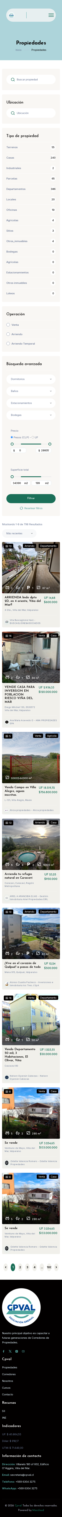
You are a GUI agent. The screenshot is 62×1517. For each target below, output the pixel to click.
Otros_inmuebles (16, 241)
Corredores (9, 1374)
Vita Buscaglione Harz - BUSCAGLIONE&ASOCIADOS (25, 621)
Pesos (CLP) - (22, 437)
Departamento (48, 545)
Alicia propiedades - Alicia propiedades (32, 810)
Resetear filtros (33, 508)
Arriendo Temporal (23, 343)
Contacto (7, 1394)
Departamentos (15, 189)
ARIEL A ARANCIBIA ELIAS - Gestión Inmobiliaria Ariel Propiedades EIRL (29, 898)
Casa (53, 635)
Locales (11, 199)
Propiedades (9, 1367)
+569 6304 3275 (25, 1481)
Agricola (51, 735)
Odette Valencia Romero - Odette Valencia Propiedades (34, 1163)
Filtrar (31, 498)
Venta (15, 324)
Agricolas (12, 220)
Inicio (19, 49)
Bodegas (12, 251)
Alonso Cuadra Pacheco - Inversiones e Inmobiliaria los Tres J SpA (31, 984)
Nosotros (7, 1381)
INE (4, 1417)
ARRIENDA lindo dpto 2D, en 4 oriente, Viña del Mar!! (23, 601)
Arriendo (17, 334)
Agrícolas (12, 262)
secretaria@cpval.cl (22, 1474)
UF (36, 437)
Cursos (6, 1387)
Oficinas (11, 209)
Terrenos (12, 147)
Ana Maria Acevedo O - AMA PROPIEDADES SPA (33, 722)
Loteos (10, 293)
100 (49, 1267)
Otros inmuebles (16, 283)
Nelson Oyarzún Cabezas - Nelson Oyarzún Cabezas (29, 1077)
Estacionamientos (17, 272)
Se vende (11, 1143)
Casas (10, 157)
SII (3, 1411)
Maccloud (38, 1510)
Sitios (9, 230)
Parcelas (11, 178)
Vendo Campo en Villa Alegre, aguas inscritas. (20, 791)
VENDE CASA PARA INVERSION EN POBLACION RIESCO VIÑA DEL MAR (20, 694)
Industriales (13, 168)
